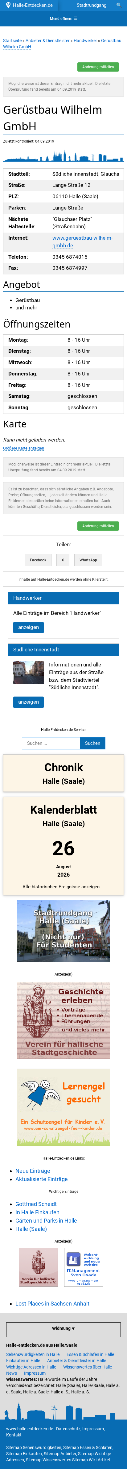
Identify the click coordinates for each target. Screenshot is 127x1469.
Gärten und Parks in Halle (46, 1220)
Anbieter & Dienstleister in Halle (76, 1360)
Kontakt (14, 1434)
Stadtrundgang (91, 5)
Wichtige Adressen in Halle (31, 1367)
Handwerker (85, 40)
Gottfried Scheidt (36, 1204)
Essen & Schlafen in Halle (90, 1354)
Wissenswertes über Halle (87, 1367)
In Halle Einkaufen (37, 1212)
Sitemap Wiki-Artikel (91, 1459)
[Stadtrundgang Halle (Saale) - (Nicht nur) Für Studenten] (63, 965)
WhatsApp (88, 560)
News (11, 1373)
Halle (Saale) (31, 1229)
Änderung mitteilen (98, 67)
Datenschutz (68, 1428)
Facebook (38, 560)
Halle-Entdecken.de (31, 5)
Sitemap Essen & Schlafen (88, 1447)
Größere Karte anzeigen (23, 448)
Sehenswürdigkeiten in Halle (32, 1354)
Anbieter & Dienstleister (48, 40)
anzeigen (28, 627)
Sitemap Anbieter (60, 1453)
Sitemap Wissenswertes (48, 1459)
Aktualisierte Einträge (41, 1179)
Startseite (12, 40)
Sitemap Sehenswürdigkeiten (33, 1447)
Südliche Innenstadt (36, 650)
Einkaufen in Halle (23, 1360)
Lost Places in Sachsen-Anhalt (52, 1303)
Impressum (35, 1373)
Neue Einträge (32, 1171)
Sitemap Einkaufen (24, 1453)
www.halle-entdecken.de (29, 1428)
